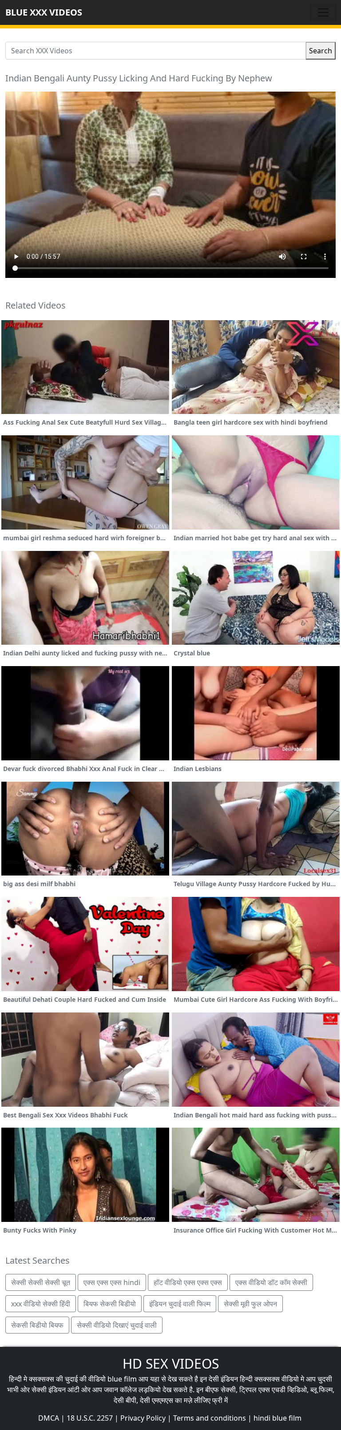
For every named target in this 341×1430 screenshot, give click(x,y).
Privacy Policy (143, 1418)
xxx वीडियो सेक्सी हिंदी (40, 1304)
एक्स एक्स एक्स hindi (111, 1282)
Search (320, 51)
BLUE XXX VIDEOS (43, 12)
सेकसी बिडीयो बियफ (37, 1325)
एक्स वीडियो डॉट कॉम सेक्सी (271, 1282)
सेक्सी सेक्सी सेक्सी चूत (40, 1282)
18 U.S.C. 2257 (90, 1418)
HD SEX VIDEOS (171, 1363)
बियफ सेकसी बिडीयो (109, 1304)
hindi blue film (277, 1418)
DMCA (48, 1418)
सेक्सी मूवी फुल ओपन (250, 1304)
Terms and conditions (209, 1418)
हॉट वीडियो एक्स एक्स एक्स (188, 1282)
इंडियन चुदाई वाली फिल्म (179, 1304)
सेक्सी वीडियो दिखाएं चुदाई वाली (117, 1325)
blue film (122, 1379)
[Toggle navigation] (323, 12)
